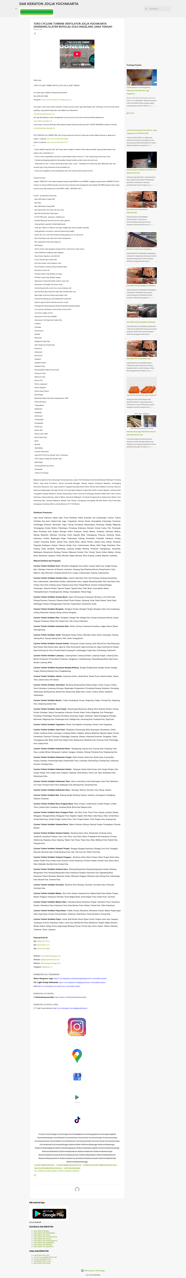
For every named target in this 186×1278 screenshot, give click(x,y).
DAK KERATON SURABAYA (44, 1243)
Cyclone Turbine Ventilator (44, 1165)
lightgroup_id (47, 967)
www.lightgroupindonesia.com (44, 114)
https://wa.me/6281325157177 (57, 142)
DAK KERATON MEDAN (43, 1245)
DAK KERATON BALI (41, 1231)
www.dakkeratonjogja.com (43, 121)
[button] (35, 33)
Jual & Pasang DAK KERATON (45, 1257)
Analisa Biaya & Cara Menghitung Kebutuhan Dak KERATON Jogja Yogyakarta (138, 91)
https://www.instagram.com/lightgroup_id (56, 100)
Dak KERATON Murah (42, 1263)
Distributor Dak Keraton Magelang (139, 249)
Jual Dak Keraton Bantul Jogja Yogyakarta (142, 395)
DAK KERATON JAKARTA (43, 1247)
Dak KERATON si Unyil (42, 1261)
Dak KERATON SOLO (42, 1255)
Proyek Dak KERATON (42, 1259)
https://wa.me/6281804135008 (57, 139)
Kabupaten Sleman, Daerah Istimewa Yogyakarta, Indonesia (58, 1171)
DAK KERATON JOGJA (42, 1239)
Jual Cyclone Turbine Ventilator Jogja (48, 1168)
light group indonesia (72, 1168)
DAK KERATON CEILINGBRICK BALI (139, 358)
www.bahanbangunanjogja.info (44, 128)
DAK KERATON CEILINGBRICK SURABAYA (141, 285)
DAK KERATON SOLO (42, 1235)
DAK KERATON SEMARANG (44, 1233)
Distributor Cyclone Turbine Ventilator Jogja (100, 1165)
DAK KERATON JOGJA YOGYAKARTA (48, 4)
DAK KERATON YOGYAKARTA (45, 1237)
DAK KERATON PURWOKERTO (45, 1241)
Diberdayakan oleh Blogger (94, 1271)
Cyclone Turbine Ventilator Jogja (69, 1165)
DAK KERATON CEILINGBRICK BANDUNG (141, 322)
